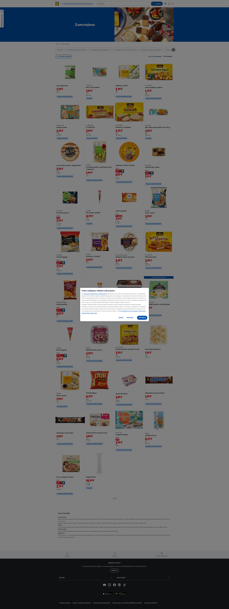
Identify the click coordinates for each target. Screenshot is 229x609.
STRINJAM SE (142, 318)
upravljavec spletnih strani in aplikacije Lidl (95, 294)
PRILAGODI (130, 318)
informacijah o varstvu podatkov (129, 311)
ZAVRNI (121, 318)
